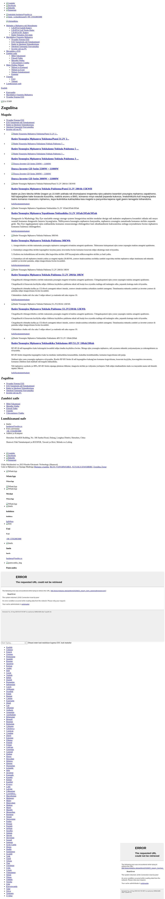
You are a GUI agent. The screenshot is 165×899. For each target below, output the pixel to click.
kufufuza (15, 204)
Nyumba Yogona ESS (20, 39)
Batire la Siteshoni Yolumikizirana (25, 44)
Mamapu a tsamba (41, 467)
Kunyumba (10, 92)
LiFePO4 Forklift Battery (21, 28)
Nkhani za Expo (18, 70)
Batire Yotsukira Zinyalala (21, 35)
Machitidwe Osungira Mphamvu (19, 37)
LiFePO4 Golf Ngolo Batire (22, 30)
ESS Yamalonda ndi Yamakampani (25, 42)
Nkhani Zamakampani (20, 72)
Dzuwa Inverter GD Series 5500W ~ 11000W (35, 168)
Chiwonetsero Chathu (20, 63)
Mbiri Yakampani (18, 56)
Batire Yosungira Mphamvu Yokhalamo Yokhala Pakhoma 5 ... (45, 148)
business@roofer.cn (23, 14)
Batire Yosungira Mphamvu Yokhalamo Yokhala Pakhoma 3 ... (45, 158)
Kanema (14, 74)
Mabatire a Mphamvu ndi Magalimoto (21, 25)
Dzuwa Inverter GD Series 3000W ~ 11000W (35, 178)
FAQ (13, 79)
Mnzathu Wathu (17, 60)
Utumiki (9, 77)
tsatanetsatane (24, 204)
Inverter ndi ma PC (19, 49)
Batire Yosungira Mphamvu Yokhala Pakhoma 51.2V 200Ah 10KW (47, 274)
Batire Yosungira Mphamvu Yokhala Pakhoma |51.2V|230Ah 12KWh (48, 309)
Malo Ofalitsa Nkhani (15, 65)
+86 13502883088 (34, 17)
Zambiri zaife (11, 53)
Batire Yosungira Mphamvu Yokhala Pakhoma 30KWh (40, 240)
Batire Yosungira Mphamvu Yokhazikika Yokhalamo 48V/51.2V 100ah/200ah (52, 343)
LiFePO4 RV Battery (20, 32)
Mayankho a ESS (13, 51)
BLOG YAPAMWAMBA (60, 467)
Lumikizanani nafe (13, 84)
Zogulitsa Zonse (99, 467)
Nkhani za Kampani (19, 67)
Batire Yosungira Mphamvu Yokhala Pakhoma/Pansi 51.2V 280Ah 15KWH (51, 188)
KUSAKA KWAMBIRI (82, 467)
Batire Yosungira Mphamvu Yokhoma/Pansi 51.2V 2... (40, 138)
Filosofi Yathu (17, 58)
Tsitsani (14, 81)
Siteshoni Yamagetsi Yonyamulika (25, 46)
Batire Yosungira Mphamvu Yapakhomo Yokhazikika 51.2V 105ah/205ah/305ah (54, 213)
